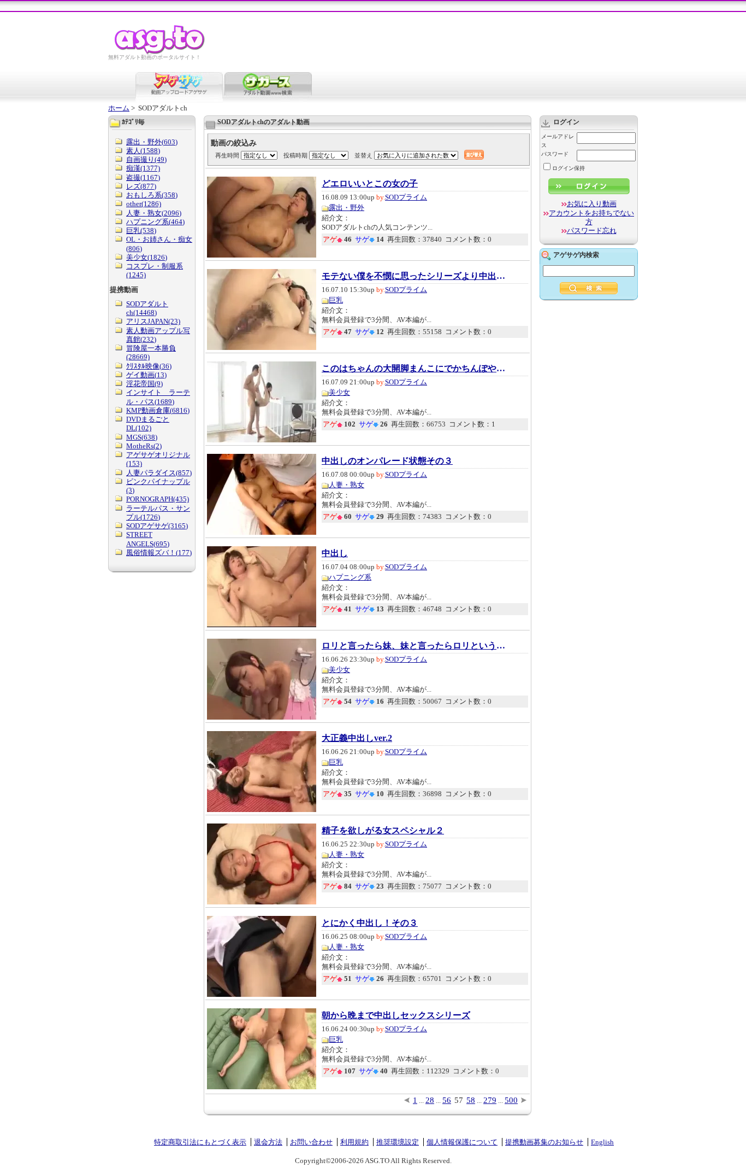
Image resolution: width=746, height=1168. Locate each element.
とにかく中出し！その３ (370, 923)
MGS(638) (141, 437)
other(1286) (143, 204)
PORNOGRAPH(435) (157, 499)
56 (446, 1100)
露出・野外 (346, 207)
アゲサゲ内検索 (576, 255)
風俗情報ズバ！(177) (159, 552)
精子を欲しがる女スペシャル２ (383, 830)
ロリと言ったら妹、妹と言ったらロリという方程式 (414, 645)
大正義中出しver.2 (357, 738)
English (602, 1142)
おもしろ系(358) (151, 195)
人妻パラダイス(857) (159, 473)
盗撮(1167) (143, 177)
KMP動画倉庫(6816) (158, 410)
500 (511, 1100)
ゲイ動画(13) (146, 375)
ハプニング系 (350, 577)
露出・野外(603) (151, 142)
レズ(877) (141, 186)
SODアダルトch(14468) (147, 308)
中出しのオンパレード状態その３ (387, 461)
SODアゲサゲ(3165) (157, 526)
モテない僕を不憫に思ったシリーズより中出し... (414, 276)
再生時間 (227, 155)
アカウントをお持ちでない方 (591, 217)
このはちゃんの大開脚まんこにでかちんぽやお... (414, 368)
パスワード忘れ (592, 230)
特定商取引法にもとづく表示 (200, 1142)
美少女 (339, 392)
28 (429, 1100)
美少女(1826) (146, 257)
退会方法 (268, 1142)
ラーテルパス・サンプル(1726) (158, 512)
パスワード (555, 154)
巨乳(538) (141, 230)
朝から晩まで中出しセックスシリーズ (396, 1015)
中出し (335, 553)
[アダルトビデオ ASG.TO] (160, 52)
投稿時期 (295, 155)
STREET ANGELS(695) (147, 538)
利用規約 (354, 1142)
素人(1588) (143, 151)
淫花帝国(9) (144, 383)
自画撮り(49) (146, 159)
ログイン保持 (568, 168)
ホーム (118, 108)
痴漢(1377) (143, 168)
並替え (363, 155)
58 (470, 1100)
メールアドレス (557, 140)
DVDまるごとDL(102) (147, 423)
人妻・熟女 (346, 485)
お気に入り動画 (592, 204)
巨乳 (336, 300)
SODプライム (406, 197)
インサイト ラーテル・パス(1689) (158, 396)
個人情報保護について (462, 1142)
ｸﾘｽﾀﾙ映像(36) (148, 366)
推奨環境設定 (397, 1142)
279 (489, 1100)
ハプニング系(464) (155, 222)
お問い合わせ (311, 1142)
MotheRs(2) (144, 446)
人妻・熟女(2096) (153, 213)
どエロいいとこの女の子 (370, 183)
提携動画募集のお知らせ (544, 1142)
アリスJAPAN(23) (153, 321)
